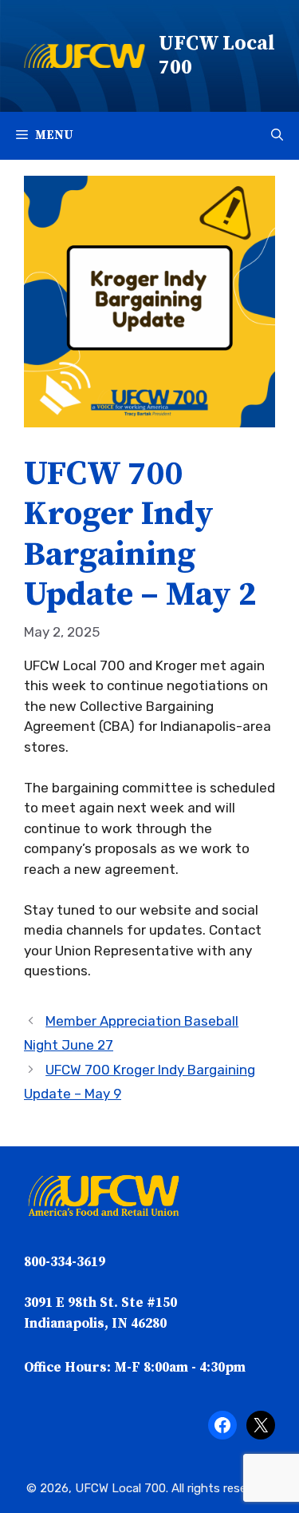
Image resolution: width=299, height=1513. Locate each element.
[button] (277, 136)
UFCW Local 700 (217, 55)
